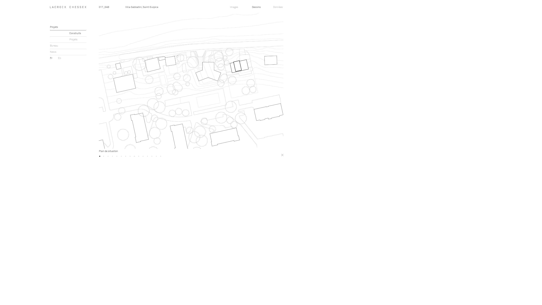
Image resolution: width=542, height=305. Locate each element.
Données (278, 7)
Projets (54, 27)
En (59, 58)
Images (234, 7)
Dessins (256, 7)
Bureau (54, 46)
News (53, 52)
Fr (51, 58)
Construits (75, 33)
